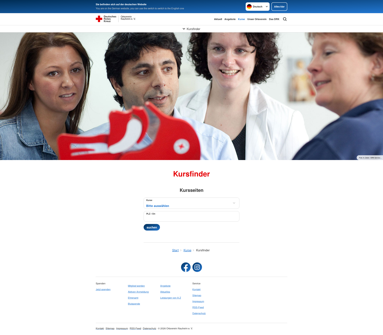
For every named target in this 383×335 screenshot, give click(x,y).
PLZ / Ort (150, 213)
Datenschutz (199, 313)
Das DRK (274, 19)
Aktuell (218, 19)
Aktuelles (165, 291)
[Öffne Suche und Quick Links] (284, 19)
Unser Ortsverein (257, 19)
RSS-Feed (198, 307)
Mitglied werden (136, 285)
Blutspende (134, 303)
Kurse (241, 19)
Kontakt (196, 289)
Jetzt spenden (103, 289)
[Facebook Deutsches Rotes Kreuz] (186, 267)
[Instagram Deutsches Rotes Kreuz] (197, 267)
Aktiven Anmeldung (138, 291)
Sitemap (196, 295)
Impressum (198, 301)
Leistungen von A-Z (170, 297)
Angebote (230, 19)
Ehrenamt (133, 297)
